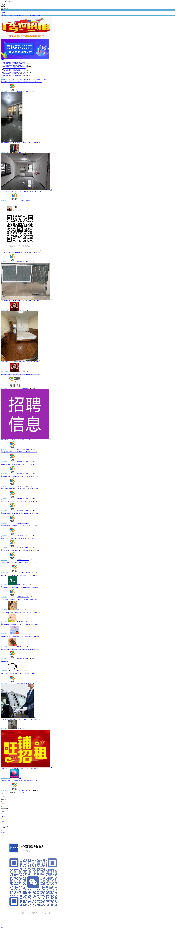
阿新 (20, 152)
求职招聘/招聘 (4, 91)
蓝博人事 (19, 609)
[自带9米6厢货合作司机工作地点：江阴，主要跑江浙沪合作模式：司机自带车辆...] (1, 610)
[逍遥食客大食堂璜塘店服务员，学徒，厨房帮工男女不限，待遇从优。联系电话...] (1, 512)
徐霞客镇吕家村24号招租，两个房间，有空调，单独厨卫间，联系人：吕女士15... (20, 562)
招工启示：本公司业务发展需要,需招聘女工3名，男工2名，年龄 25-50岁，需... (20, 476)
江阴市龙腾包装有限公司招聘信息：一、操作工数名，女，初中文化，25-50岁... (20, 525)
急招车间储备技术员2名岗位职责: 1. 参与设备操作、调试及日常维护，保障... (19, 599)
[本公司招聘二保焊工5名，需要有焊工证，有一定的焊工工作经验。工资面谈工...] (1, 500)
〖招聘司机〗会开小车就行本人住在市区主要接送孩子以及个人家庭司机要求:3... (20, 719)
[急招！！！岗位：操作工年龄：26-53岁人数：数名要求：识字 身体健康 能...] (1, 573)
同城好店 (5, 15)
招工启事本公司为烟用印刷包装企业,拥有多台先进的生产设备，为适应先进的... (20, 587)
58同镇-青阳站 (24, 388)
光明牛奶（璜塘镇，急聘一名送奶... (17, 68)
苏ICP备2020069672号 (19, 792)
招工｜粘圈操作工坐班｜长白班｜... (17, 66)
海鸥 (20, 310)
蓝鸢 (20, 778)
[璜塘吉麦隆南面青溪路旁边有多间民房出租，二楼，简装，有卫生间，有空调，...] (1, 623)
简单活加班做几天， (13, 73)
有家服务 (19, 728)
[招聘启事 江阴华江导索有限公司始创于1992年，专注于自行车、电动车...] (1, 672)
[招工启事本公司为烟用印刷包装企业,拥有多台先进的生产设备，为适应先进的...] (1, 586)
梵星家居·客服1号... (21, 584)
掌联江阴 (11, 792)
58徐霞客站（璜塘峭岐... (23, 91)
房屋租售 (14, 15)
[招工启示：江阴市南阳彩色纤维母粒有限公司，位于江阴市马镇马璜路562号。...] (1, 80)
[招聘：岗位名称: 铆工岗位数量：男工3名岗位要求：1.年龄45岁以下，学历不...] (1, 487)
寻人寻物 (45, 79)
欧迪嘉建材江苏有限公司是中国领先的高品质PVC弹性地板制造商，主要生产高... (20, 636)
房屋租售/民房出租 (5, 152)
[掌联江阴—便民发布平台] (1, 2)
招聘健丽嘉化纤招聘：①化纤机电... (17, 63)
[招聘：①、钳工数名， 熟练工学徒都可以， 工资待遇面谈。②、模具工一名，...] (1, 647)
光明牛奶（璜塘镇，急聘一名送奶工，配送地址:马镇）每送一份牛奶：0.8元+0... (20, 550)
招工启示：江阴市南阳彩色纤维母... (17, 71)
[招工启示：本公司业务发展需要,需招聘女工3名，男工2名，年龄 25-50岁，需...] (1, 475)
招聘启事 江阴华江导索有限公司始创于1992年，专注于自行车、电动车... (18, 673)
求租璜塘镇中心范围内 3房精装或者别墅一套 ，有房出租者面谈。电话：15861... (20, 780)
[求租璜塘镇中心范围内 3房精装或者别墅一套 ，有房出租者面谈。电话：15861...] (1, 779)
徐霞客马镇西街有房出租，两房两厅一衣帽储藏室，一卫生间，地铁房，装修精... (20, 361)
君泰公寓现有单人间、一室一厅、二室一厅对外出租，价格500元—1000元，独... (21, 191)
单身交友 (40, 79)
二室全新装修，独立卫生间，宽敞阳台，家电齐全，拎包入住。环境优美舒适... (21, 142)
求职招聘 (10, 15)
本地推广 (19, 15)
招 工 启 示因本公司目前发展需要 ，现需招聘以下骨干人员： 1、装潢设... (18, 538)
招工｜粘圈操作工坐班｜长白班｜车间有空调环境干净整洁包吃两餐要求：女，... (20, 374)
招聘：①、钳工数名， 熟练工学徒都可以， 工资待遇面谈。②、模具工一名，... (20, 649)
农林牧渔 (38, 15)
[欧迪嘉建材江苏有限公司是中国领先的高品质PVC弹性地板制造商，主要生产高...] (1, 635)
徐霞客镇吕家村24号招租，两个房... (17, 72)
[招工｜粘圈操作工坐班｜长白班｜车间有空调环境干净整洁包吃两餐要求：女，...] (1, 372)
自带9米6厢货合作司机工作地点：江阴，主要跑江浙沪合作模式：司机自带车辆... (20, 612)
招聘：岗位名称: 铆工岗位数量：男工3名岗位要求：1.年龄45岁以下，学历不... (19, 489)
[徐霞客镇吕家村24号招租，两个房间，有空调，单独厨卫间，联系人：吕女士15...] (1, 561)
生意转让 (24, 15)
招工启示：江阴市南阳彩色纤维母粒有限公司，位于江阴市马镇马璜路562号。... (21, 82)
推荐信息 (3, 79)
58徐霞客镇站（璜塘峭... (23, 510)
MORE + (3, 59)
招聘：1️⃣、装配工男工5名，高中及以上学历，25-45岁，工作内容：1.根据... (19, 452)
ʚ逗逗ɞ (20, 634)
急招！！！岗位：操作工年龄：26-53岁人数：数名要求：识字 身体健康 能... (19, 575)
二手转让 (28, 15)
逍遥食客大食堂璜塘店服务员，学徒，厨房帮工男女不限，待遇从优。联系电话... (20, 513)
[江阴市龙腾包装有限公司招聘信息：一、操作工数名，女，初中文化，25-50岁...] (1, 524)
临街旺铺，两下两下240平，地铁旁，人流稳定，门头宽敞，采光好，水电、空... (20, 768)
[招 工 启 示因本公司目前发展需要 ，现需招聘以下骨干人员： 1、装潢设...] (1, 536)
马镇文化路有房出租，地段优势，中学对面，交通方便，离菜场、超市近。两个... (20, 300)
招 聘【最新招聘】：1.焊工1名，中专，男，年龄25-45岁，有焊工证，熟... (18, 439)
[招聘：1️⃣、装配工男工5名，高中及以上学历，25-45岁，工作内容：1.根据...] (1, 450)
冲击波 (18, 670)
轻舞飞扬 (19, 646)
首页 (2, 15)
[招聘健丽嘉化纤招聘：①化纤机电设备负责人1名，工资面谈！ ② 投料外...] (1, 463)
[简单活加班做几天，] (1, 660)
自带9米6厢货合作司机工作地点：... (17, 65)
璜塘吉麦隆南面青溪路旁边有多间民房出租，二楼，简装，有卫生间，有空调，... (20, 624)
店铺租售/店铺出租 (5, 778)
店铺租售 (33, 15)
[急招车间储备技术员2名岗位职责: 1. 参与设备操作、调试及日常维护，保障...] (1, 598)
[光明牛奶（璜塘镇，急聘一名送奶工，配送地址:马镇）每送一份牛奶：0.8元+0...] (1, 549)
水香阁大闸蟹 (20, 621)
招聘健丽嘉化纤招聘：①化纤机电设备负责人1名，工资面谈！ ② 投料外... (19, 464)
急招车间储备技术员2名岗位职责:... (16, 62)
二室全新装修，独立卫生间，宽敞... (17, 69)
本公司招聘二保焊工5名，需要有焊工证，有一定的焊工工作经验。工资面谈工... (20, 501)
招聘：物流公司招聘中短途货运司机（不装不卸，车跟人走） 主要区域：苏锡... (21, 252)
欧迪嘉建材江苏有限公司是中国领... (17, 75)
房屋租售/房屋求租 (5, 371)
